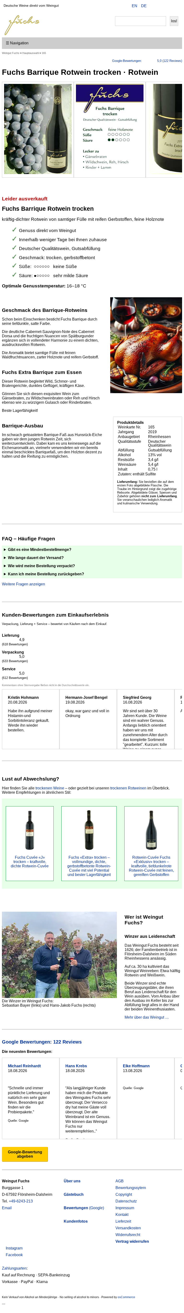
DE (144, 6)
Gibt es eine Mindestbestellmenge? (39, 550)
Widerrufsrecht (127, 1235)
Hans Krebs (76, 1066)
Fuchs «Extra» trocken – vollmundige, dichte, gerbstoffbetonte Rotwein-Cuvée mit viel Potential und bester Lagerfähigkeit (89, 866)
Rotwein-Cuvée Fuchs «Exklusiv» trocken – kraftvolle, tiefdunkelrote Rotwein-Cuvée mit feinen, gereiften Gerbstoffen (151, 866)
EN (134, 6)
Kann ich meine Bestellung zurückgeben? (46, 574)
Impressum (124, 1208)
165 (44, 53)
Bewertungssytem (130, 1188)
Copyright (123, 1194)
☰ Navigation (17, 43)
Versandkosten (128, 1228)
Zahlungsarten (14, 1268)
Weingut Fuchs (10, 53)
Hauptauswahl (30, 53)
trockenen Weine (49, 788)
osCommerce (126, 1297)
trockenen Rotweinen (128, 788)
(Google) (84, 1208)
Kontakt (121, 1215)
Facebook (14, 1255)
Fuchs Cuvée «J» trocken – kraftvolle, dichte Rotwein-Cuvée (30, 861)
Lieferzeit (123, 1221)
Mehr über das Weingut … (147, 1017)
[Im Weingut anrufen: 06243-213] (160, 6)
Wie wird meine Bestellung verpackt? (41, 566)
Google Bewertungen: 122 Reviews (42, 1042)
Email (7, 1208)
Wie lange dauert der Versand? (36, 558)
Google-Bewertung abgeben (25, 1154)
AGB (119, 1181)
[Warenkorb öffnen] (175, 6)
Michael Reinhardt (24, 1066)
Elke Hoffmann (136, 1066)
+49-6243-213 (21, 1201)
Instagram (14, 1248)
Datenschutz (126, 1201)
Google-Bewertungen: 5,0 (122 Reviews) (147, 61)
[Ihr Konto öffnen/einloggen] (168, 6)
